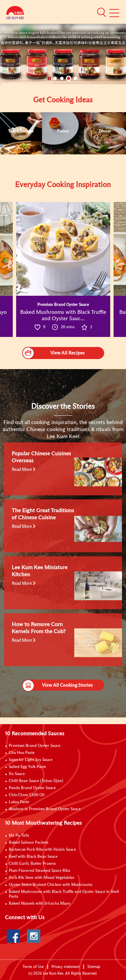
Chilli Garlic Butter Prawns (32, 864)
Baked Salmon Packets (28, 843)
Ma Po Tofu (19, 836)
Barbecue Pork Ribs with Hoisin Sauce (42, 850)
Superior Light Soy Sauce (30, 760)
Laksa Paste (19, 802)
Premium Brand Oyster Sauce (34, 746)
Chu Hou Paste (22, 753)
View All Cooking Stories (67, 685)
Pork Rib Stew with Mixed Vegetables (41, 878)
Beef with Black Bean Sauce (33, 857)
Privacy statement (65, 967)
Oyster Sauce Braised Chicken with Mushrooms (50, 885)
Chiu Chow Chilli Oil (26, 795)
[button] (101, 12)
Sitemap (93, 967)
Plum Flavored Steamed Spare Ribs (39, 871)
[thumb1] (63, 249)
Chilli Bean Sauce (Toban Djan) (36, 781)
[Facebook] (13, 936)
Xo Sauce (17, 774)
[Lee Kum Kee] (15, 14)
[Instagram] (33, 936)
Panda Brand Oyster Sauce (32, 788)
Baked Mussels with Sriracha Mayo (39, 904)
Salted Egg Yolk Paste (27, 767)
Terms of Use (33, 967)
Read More (22, 470)
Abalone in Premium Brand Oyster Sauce (45, 809)
